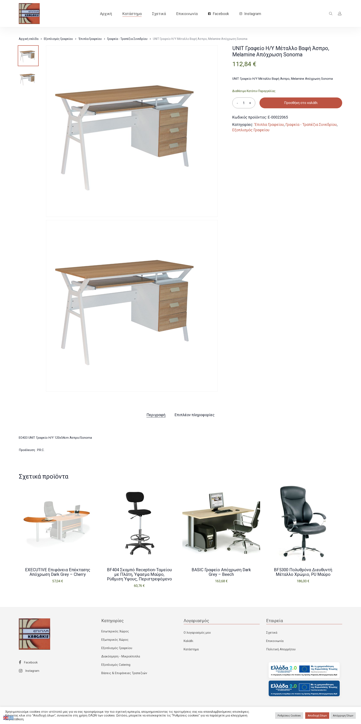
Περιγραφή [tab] (155, 415)
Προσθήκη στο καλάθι (301, 103)
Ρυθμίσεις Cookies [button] (289, 715)
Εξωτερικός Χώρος (114, 640)
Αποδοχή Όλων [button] (317, 715)
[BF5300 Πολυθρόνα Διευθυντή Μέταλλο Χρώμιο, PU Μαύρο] (303, 523)
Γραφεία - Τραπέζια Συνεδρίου (127, 38)
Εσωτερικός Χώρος (115, 631)
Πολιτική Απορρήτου (281, 649)
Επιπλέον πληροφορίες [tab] (195, 415)
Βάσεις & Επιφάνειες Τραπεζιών (124, 673)
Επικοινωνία (274, 641)
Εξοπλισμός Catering (115, 665)
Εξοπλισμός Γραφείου (58, 38)
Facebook (30, 662)
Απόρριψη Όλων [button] (343, 715)
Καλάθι (188, 641)
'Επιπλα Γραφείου (90, 38)
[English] (6, 717)
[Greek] (11, 717)
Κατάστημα (191, 649)
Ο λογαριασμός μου (197, 632)
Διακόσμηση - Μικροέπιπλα (120, 656)
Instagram (31, 671)
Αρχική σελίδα (28, 38)
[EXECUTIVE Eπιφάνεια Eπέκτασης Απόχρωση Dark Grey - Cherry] (58, 523)
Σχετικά (271, 632)
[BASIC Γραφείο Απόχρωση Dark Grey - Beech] (221, 523)
